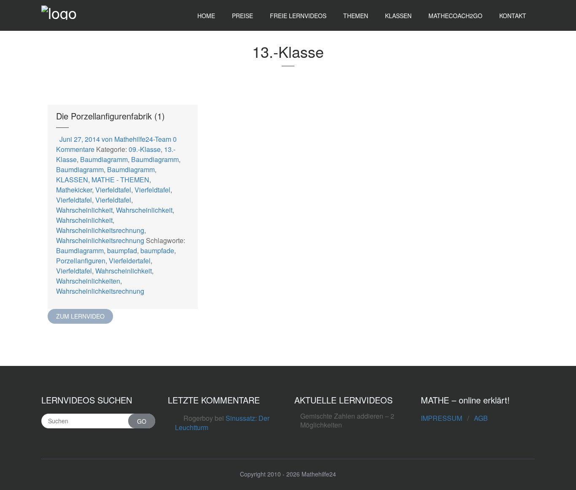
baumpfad (122, 250)
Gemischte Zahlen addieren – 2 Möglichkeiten (347, 420)
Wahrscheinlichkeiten (88, 281)
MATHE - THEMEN (120, 179)
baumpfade (157, 250)
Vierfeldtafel (113, 190)
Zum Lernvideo (80, 316)
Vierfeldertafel (130, 260)
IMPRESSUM (441, 418)
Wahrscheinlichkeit (84, 210)
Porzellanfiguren (80, 260)
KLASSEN (72, 179)
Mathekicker (74, 190)
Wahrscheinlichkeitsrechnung (100, 230)
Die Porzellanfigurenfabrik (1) (110, 116)
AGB (481, 418)
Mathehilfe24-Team (142, 139)
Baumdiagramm (104, 159)
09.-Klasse (145, 149)
